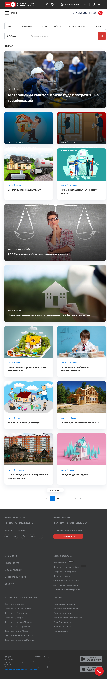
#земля (17, 89)
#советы (71, 142)
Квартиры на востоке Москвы (19, 640)
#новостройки (24, 249)
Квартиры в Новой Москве (17, 609)
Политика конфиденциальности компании (20, 669)
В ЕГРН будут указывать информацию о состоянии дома (28, 476)
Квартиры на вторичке (65, 572)
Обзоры (58, 26)
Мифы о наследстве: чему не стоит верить (79, 191)
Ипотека (58, 597)
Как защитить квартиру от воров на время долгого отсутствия (79, 148)
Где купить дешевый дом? (74, 474)
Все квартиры (60, 563)
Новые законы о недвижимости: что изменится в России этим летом (49, 315)
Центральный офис (15, 577)
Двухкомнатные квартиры (67, 585)
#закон (17, 185)
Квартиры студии (62, 576)
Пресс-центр (11, 563)
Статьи (43, 26)
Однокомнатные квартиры (67, 580)
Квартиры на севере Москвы (18, 626)
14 (74, 498)
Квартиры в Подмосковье (17, 613)
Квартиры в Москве (14, 604)
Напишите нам (68, 536)
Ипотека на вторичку (64, 613)
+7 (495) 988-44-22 (83, 12)
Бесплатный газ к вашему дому (24, 189)
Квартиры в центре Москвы (18, 622)
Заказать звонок (100, 13)
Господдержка (61, 631)
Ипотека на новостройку (66, 609)
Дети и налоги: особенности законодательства (75, 369)
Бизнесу (98, 26)
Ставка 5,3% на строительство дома (80, 422)
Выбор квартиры (63, 556)
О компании (11, 556)
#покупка (12, 142)
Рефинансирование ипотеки (68, 618)
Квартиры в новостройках (67, 567)
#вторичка (72, 185)
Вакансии (9, 584)
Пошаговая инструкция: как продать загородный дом (27, 369)
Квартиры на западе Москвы (18, 635)
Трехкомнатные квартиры (67, 589)
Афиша (11, 26)
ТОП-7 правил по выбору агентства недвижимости (38, 254)
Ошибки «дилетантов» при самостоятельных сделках (22, 148)
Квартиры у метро (13, 618)
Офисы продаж (13, 570)
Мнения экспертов (78, 26)
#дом (10, 89)
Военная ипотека (62, 626)
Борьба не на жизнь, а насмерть (24, 422)
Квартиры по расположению (20, 597)
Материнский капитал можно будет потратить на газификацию (53, 97)
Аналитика (27, 26)
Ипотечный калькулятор (66, 604)
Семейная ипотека (63, 622)
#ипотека (65, 418)
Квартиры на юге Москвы (17, 631)
